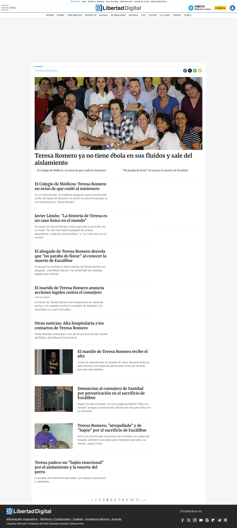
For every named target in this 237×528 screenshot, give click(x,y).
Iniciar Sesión (232, 8)
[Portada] (118, 8)
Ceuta (84, 1)
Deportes (133, 15)
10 (131, 500)
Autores (116, 519)
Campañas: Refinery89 (16, 523)
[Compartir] (185, 71)
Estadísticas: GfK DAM (38, 523)
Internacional (118, 15)
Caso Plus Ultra (112, 1)
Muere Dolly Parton (159, 1)
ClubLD (187, 15)
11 (137, 500)
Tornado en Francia (141, 1)
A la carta (165, 15)
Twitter (188, 520)
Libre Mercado (74, 15)
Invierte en (90, 15)
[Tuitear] (190, 71)
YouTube (200, 520)
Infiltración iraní (126, 1)
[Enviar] (195, 71)
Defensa (103, 15)
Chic (143, 15)
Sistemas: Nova (77, 523)
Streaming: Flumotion (58, 523)
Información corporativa (21, 519)
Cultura (152, 15)
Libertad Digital (93, 511)
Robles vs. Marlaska (96, 1)
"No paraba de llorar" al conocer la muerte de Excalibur (155, 170)
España (60, 15)
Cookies (78, 519)
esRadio (177, 15)
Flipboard (213, 520)
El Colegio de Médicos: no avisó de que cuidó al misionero (71, 170)
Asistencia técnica (97, 519)
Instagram (194, 520)
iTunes (225, 520)
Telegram (219, 520)
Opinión (50, 15)
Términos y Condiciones (55, 519)
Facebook (182, 520)
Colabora (220, 8)
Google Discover (207, 520)
